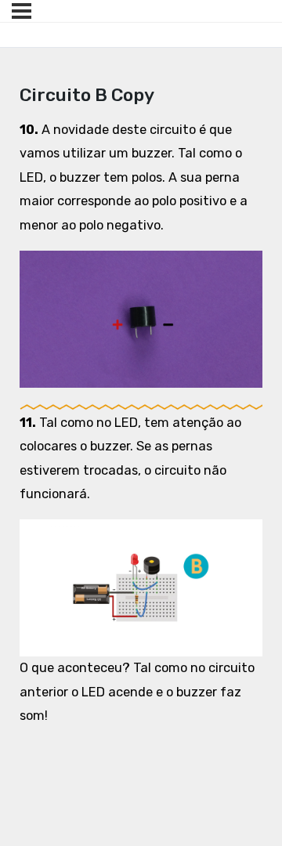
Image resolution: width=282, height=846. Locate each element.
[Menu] (21, 11)
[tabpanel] (141, 423)
